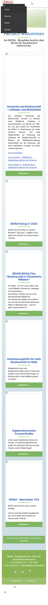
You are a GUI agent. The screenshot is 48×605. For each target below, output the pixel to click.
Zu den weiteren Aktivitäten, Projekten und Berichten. (24, 539)
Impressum (31, 581)
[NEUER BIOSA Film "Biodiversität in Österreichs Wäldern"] (24, 260)
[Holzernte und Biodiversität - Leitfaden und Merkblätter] (24, 78)
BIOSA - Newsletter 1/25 (24, 499)
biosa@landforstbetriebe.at (33, 565)
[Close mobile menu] (4, 5)
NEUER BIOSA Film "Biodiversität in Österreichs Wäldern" (24, 276)
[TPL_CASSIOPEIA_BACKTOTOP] (43, 600)
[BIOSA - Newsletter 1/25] (24, 478)
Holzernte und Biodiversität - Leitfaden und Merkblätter (24, 108)
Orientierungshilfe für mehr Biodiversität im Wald (24, 360)
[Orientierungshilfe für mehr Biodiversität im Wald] (24, 338)
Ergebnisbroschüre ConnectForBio (24, 432)
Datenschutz (16, 581)
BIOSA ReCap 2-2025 (24, 223)
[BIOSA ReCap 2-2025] (24, 200)
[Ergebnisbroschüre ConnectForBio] (24, 409)
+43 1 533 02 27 (12, 565)
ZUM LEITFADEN (15, 153)
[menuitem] (14, 9)
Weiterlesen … (24, 173)
